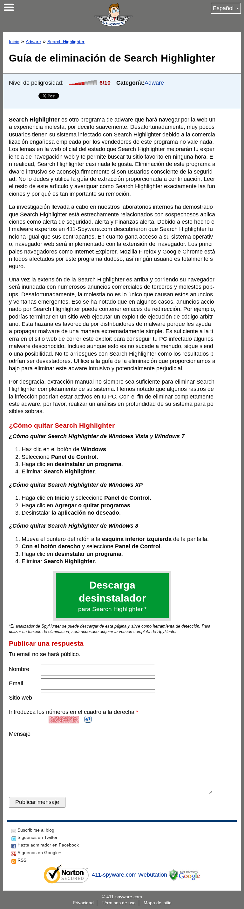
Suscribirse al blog (35, 830)
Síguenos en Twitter (37, 837)
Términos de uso (119, 902)
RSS (21, 860)
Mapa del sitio (158, 902)
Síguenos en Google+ (39, 852)
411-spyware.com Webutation (129, 875)
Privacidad (83, 902)
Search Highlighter (66, 41)
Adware (33, 41)
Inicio (14, 41)
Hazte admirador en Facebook (48, 844)
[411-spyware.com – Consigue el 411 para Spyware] (113, 14)
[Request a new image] (88, 719)
